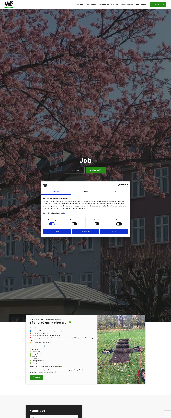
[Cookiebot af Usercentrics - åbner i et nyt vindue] (119, 185)
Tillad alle (114, 232)
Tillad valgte (85, 232)
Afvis (57, 232)
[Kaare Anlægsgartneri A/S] (8, 4)
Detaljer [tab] (85, 192)
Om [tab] (115, 192)
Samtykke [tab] (55, 192)
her (64, 213)
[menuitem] (86, 4)
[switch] (74, 223)
